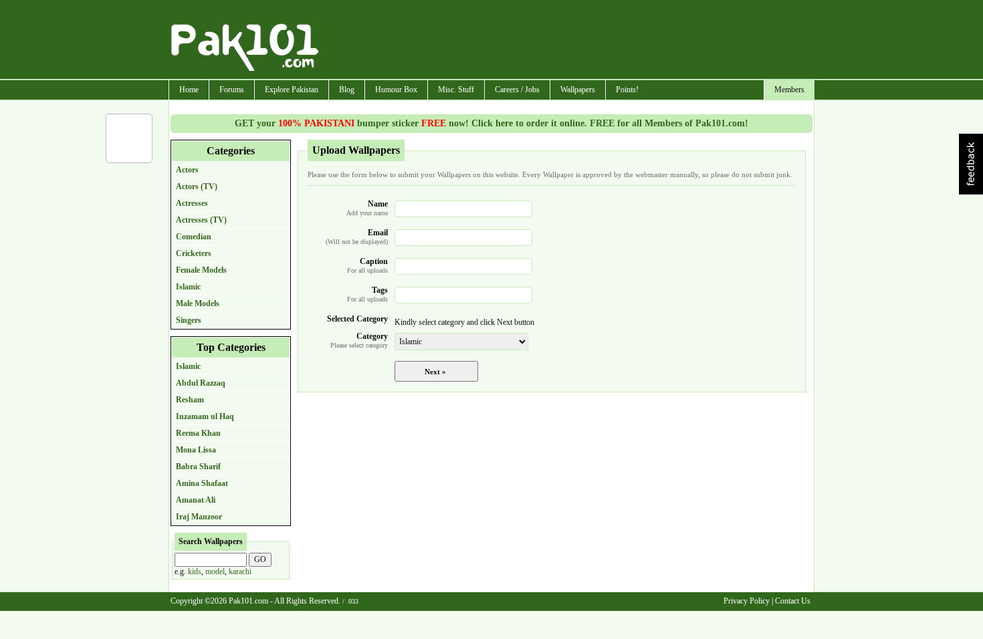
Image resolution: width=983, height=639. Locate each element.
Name (367, 208)
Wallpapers (577, 89)
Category (359, 340)
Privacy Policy (747, 601)
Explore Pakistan (291, 89)
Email (357, 236)
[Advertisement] (567, 41)
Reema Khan (198, 433)
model (215, 571)
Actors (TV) (196, 186)
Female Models (201, 270)
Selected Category (357, 319)
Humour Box (396, 89)
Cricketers (193, 253)
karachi (240, 571)
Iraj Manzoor (199, 516)
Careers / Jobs (517, 89)
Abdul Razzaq (200, 383)
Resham (190, 399)
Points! (627, 89)
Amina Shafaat (202, 483)
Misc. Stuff (456, 89)
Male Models (197, 303)
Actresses (192, 203)
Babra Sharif (198, 466)
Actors (187, 169)
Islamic (188, 286)
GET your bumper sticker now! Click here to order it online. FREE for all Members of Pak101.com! (491, 123)
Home (189, 89)
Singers (188, 320)
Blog (346, 89)
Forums (231, 89)
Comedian (193, 236)
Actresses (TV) (201, 220)
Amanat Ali (195, 500)
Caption (367, 265)
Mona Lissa (196, 450)
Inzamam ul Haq (205, 416)
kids (194, 571)
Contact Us (792, 601)
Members (789, 89)
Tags (367, 294)
